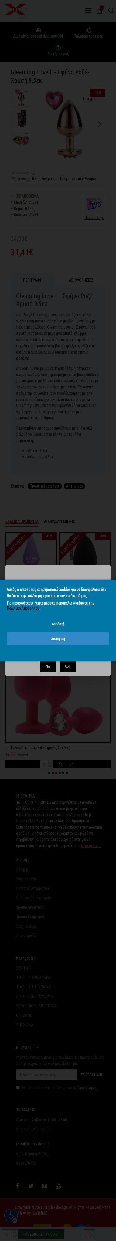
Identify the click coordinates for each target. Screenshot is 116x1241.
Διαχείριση (58, 639)
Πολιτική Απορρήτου (23, 608)
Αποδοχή (58, 624)
